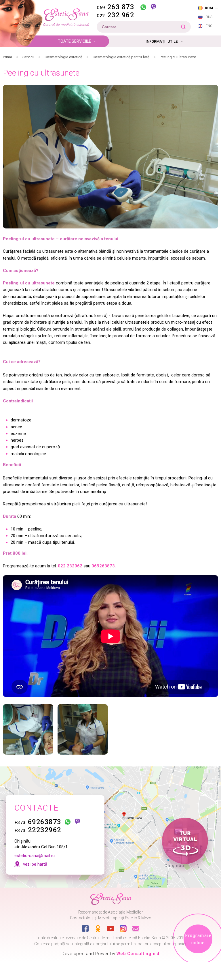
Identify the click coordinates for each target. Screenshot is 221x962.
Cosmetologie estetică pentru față (121, 57)
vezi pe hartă (35, 864)
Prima (7, 57)
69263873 (37, 822)
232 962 (115, 15)
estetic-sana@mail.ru (34, 855)
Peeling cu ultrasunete (178, 57)
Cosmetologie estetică (63, 57)
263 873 (115, 7)
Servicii (28, 57)
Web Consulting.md (138, 953)
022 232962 (70, 566)
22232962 (37, 830)
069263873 (103, 566)
